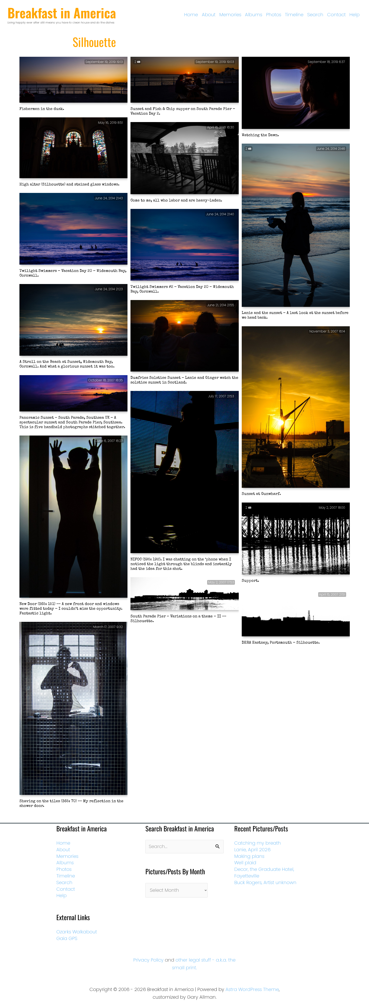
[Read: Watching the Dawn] (296, 93)
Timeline (294, 14)
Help (354, 14)
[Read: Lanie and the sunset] (296, 225)
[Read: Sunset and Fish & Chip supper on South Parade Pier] (184, 80)
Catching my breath (257, 843)
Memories (230, 14)
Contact (336, 14)
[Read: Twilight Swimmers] (73, 229)
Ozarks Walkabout (76, 931)
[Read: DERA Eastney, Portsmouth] (296, 613)
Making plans (249, 856)
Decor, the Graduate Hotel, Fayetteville (264, 872)
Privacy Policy (148, 960)
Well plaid (245, 862)
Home (191, 14)
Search (315, 14)
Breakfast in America (61, 12)
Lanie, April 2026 (252, 849)
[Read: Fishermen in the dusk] (73, 80)
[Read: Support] (296, 538)
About (208, 14)
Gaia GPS (66, 938)
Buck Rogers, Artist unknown (265, 882)
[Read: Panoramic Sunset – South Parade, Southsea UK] (73, 393)
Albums (253, 14)
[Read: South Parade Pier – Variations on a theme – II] (184, 594)
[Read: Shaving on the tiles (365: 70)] (73, 708)
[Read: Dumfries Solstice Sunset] (184, 336)
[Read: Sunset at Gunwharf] (296, 407)
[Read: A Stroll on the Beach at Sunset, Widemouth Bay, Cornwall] (73, 320)
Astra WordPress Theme (252, 989)
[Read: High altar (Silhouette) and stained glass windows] (73, 148)
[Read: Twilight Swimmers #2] (184, 245)
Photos (273, 14)
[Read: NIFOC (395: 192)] (184, 472)
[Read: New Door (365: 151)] (73, 517)
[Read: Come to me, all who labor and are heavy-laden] (184, 158)
